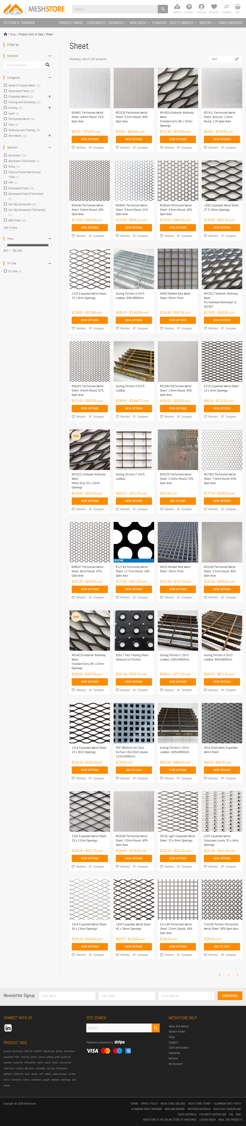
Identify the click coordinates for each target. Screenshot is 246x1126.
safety (47, 1073)
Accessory (18, 1051)
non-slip (51, 1068)
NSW (238, 1114)
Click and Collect (179, 1047)
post (27, 1073)
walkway (55, 1079)
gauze (42, 1057)
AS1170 (29, 1051)
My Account (176, 1064)
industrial (18, 1062)
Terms (134, 1103)
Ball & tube (49, 1051)
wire (74, 1079)
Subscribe (230, 996)
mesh (40, 1062)
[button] (125, 22)
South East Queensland (227, 1109)
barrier (59, 1051)
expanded (9, 1057)
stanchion (16, 1079)
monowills (40, 1068)
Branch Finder (177, 1031)
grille (57, 1057)
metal (47, 1062)
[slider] (5, 245)
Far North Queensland (212, 1114)
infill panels (30, 1062)
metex (55, 1062)
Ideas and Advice (179, 1026)
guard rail (66, 1057)
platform (8, 1073)
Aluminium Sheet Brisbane (146, 1109)
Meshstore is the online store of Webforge (169, 1119)
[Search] (163, 9)
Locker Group (207, 1119)
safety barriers (59, 1073)
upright (46, 1079)
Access (7, 1051)
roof (41, 1073)
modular (19, 1068)
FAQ (231, 1114)
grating (49, 1057)
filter (17, 1057)
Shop (13, 34)
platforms (19, 1073)
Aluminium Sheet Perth (227, 1103)
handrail (8, 1062)
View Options (90, 139)
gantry (34, 1057)
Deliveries (174, 1053)
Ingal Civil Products (230, 1119)
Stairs (7, 1079)
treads (26, 1079)
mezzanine (65, 1062)
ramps (34, 1073)
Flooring (25, 1057)
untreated (36, 1079)
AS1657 (38, 1051)
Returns (173, 1058)
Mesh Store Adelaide (173, 1103)
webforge (65, 1079)
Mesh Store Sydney (199, 1103)
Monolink (29, 1068)
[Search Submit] (156, 1028)
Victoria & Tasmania (19, 22)
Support (173, 1042)
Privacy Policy (149, 1103)
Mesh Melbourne (175, 1109)
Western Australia (199, 1109)
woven (7, 1085)
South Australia (187, 1114)
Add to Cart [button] (178, 501)
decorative (69, 1051)
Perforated (61, 1068)
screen (72, 1073)
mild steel (9, 1068)
